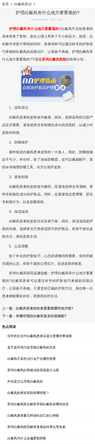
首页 (5, 4)
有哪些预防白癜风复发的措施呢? (41, 316)
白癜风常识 (23, 4)
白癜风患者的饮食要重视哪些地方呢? (44, 308)
